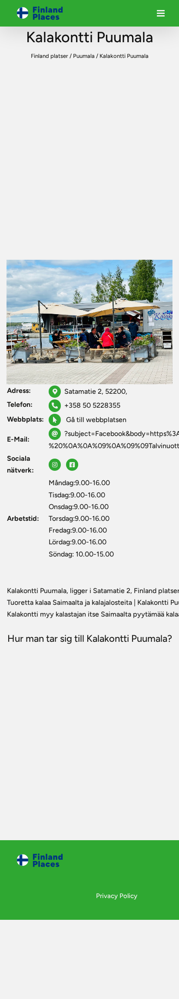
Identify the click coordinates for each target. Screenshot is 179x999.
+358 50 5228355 (92, 405)
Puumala (84, 56)
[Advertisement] (89, 163)
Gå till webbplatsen (95, 420)
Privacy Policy (116, 896)
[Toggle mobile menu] (161, 15)
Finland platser (49, 56)
